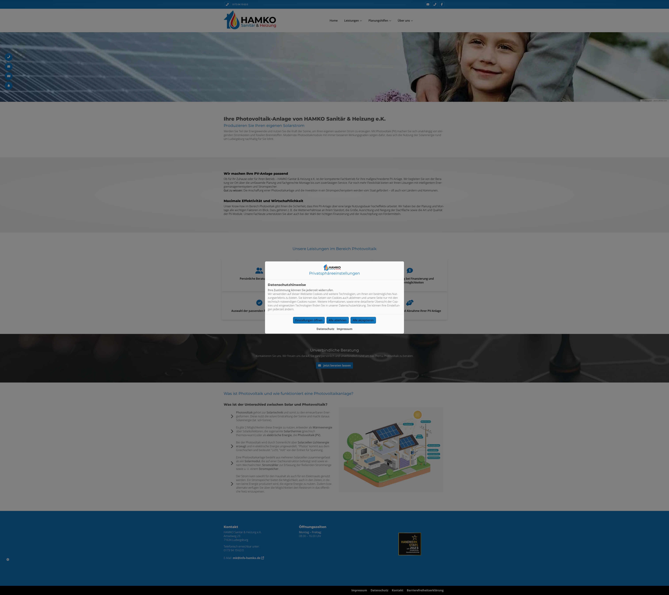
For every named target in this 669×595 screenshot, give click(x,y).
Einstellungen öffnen (308, 320)
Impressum (344, 329)
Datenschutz (325, 329)
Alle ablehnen (338, 320)
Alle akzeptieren (363, 320)
